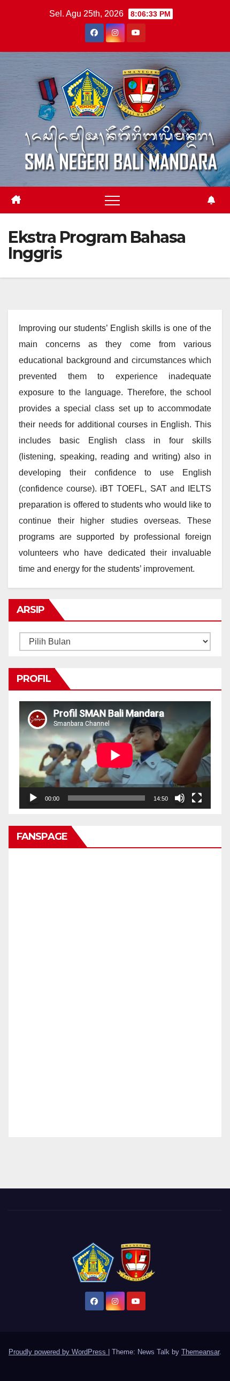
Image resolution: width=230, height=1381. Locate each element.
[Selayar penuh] (196, 798)
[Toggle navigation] (112, 200)
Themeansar (200, 1352)
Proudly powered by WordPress (58, 1352)
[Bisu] (179, 798)
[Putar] (33, 798)
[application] (115, 755)
